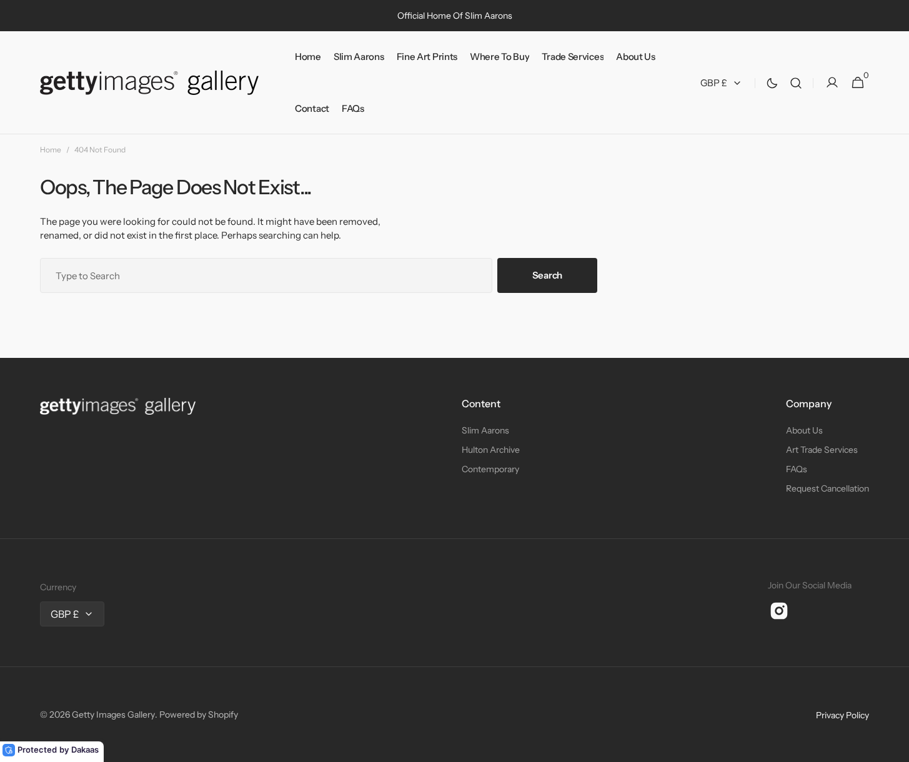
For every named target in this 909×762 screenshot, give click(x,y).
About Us (804, 430)
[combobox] (266, 275)
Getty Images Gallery (113, 714)
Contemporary (490, 469)
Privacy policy (842, 715)
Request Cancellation (827, 488)
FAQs (796, 469)
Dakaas (85, 750)
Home (50, 149)
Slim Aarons (485, 430)
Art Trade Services (822, 449)
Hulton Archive (491, 449)
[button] (796, 82)
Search (547, 275)
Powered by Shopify (198, 714)
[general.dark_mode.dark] (772, 83)
